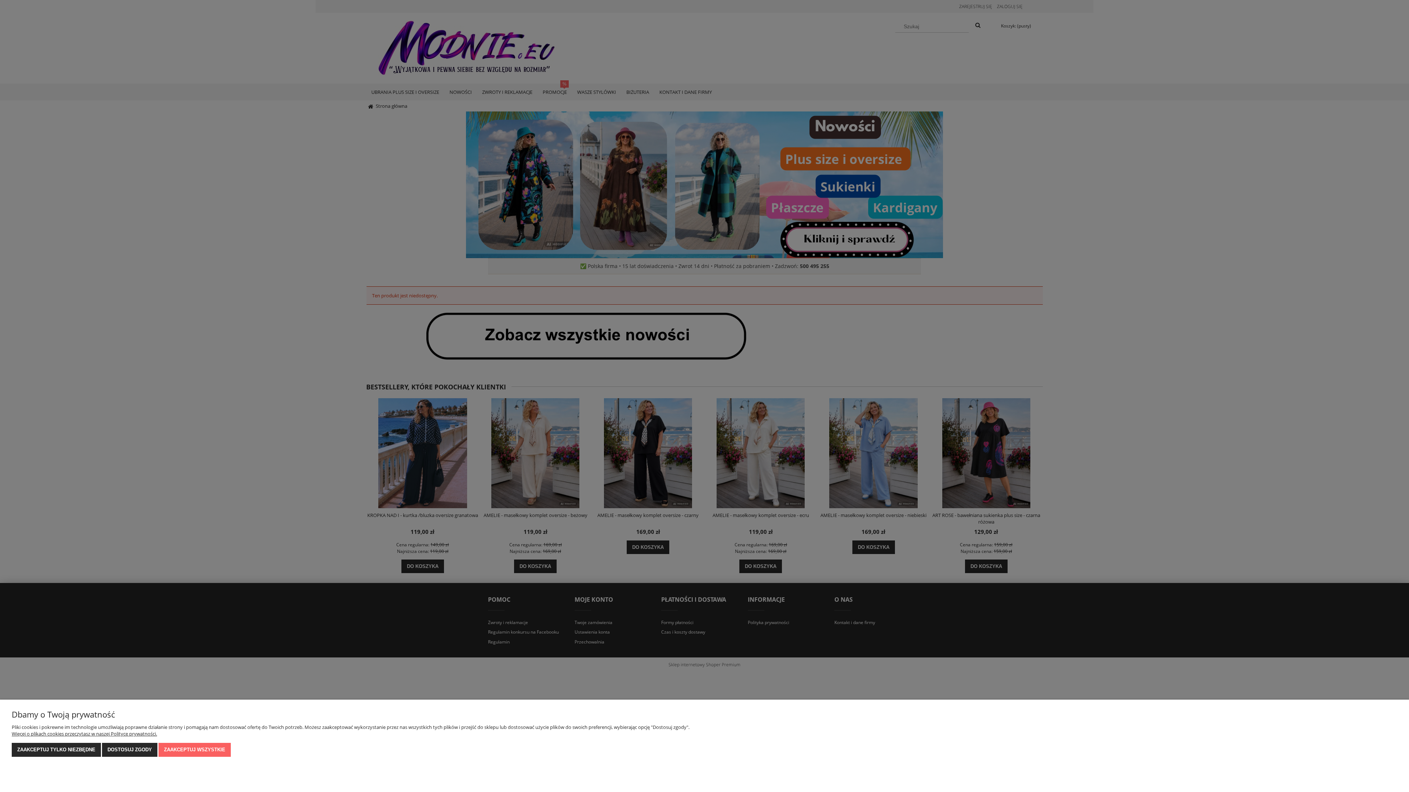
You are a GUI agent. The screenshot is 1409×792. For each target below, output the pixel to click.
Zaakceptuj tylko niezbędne (56, 749)
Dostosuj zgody (130, 749)
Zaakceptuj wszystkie (194, 749)
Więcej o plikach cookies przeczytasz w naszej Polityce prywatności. (84, 733)
